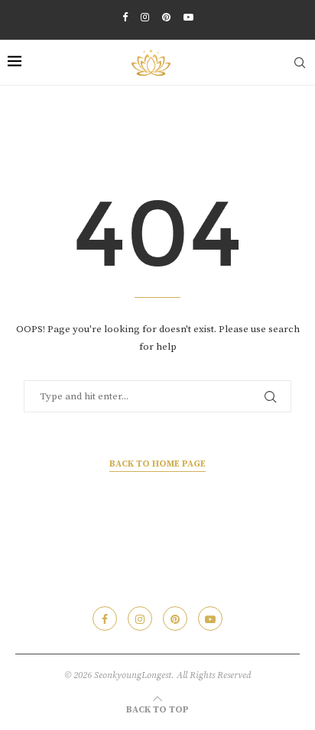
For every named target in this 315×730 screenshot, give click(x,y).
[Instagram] (145, 17)
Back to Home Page (157, 464)
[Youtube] (188, 17)
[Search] (299, 62)
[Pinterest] (166, 17)
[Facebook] (125, 17)
